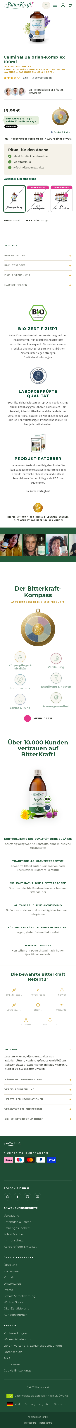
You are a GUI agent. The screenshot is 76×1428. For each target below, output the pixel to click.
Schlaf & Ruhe (13, 1234)
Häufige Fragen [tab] (15, 285)
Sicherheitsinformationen (24, 1119)
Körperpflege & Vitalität (20, 1246)
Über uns (10, 1265)
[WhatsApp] (7, 1196)
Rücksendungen (15, 1333)
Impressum (12, 1364)
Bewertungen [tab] (14, 255)
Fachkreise (11, 1271)
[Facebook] (17, 1196)
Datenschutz (13, 1352)
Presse (8, 1290)
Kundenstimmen (15, 1314)
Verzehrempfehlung (19, 1089)
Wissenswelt (12, 1283)
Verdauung (11, 1215)
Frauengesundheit (17, 1228)
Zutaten (10, 1049)
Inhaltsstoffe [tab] (14, 265)
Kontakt (9, 1277)
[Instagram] (27, 1196)
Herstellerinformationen (23, 1099)
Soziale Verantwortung (19, 1296)
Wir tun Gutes (13, 1302)
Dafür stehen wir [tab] (17, 275)
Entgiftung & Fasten (17, 1222)
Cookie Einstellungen (18, 1370)
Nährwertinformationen (23, 1079)
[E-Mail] (37, 1196)
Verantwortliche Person (23, 1109)
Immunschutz (13, 1240)
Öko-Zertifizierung (16, 1308)
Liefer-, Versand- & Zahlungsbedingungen (33, 1345)
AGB (7, 1358)
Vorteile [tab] (11, 245)
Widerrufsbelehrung (18, 1339)
